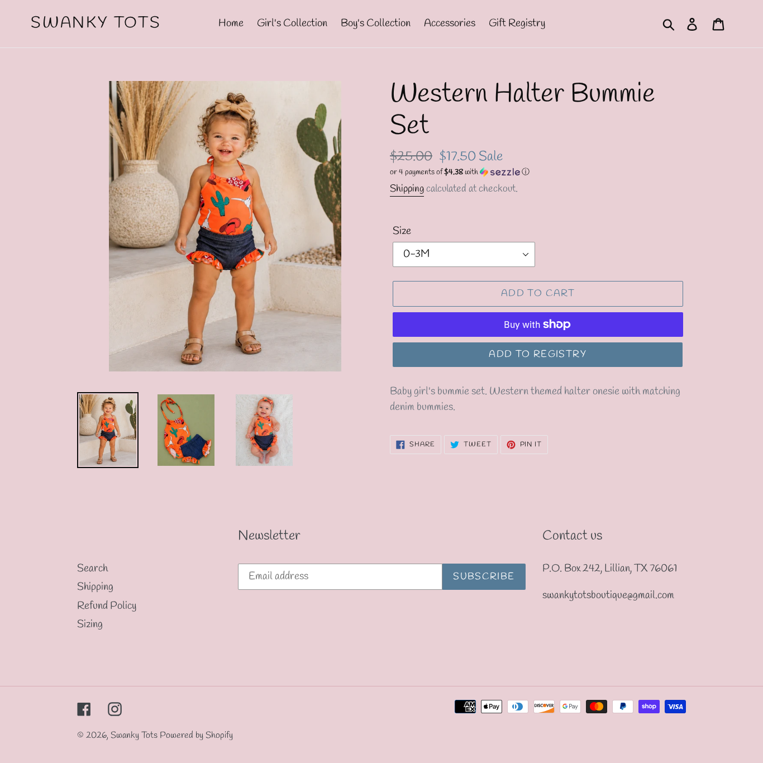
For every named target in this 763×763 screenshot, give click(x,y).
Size (402, 231)
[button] (538, 172)
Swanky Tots (96, 23)
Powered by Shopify (196, 735)
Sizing (90, 624)
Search (92, 568)
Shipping (407, 188)
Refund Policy (106, 606)
